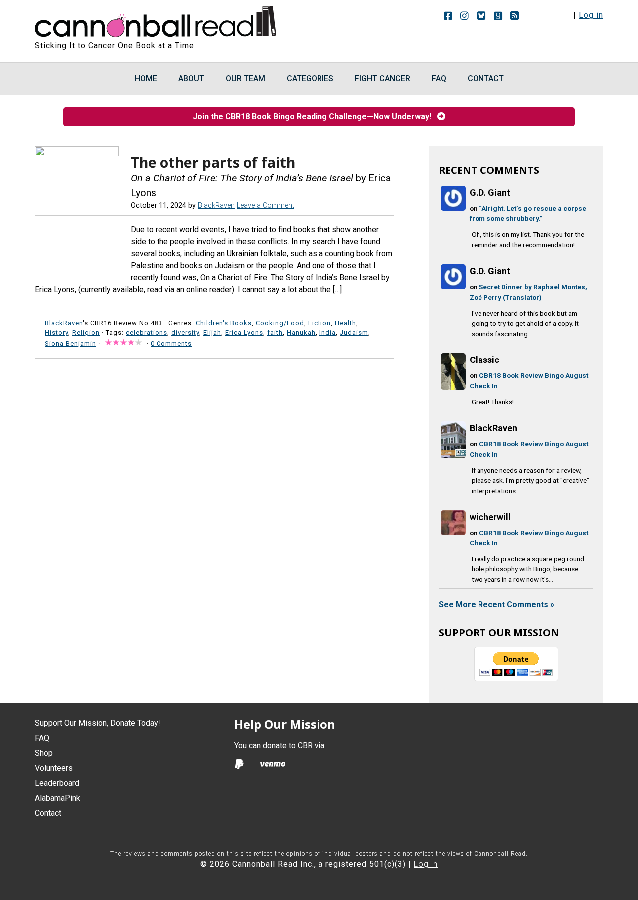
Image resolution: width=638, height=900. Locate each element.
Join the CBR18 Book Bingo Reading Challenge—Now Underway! (315, 116)
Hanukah (301, 332)
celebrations (146, 332)
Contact (48, 813)
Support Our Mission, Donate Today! (97, 723)
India (327, 332)
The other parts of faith (213, 162)
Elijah (212, 332)
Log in (591, 15)
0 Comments (171, 343)
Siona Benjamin (70, 343)
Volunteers (54, 768)
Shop (44, 753)
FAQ (42, 738)
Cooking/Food (280, 323)
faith (275, 332)
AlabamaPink (57, 798)
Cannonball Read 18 (156, 20)
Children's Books (224, 323)
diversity (185, 332)
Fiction (319, 323)
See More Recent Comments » (496, 604)
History (56, 332)
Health (345, 323)
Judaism (354, 332)
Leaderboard (57, 783)
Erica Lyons (244, 332)
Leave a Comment (265, 205)
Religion (86, 332)
